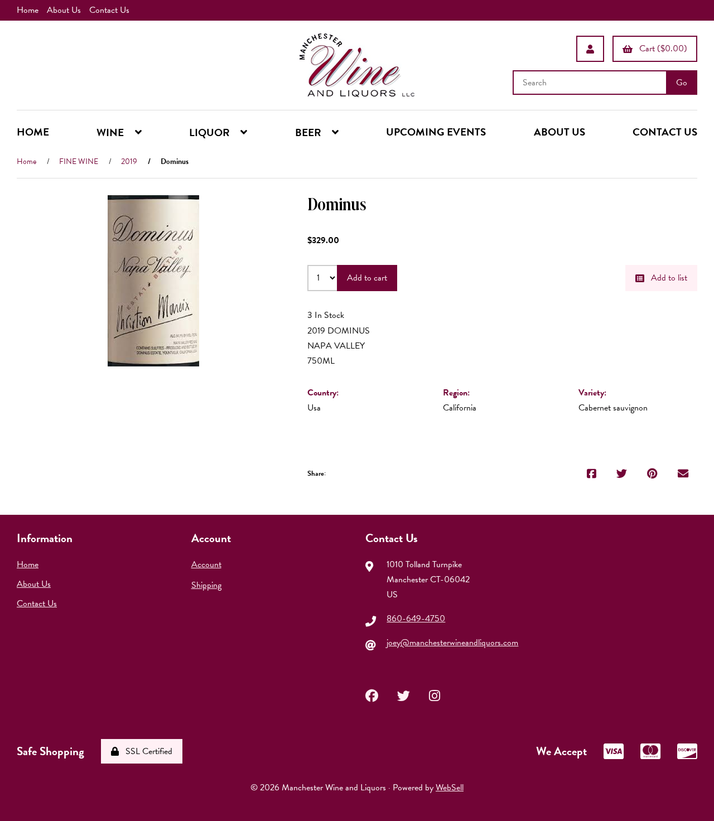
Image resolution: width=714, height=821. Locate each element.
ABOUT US (559, 132)
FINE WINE (78, 161)
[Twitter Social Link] (403, 694)
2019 (129, 161)
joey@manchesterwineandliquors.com (452, 642)
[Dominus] (153, 280)
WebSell (450, 787)
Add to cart (367, 277)
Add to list (667, 277)
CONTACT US (665, 132)
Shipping (206, 585)
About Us (64, 10)
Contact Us (109, 10)
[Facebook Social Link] (371, 694)
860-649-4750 (416, 618)
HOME (33, 132)
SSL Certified (146, 751)
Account (206, 564)
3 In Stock (325, 315)
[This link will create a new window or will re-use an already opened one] (591, 473)
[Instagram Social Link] (434, 694)
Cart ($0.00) (661, 48)
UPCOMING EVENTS (436, 132)
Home (27, 10)
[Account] (590, 49)
